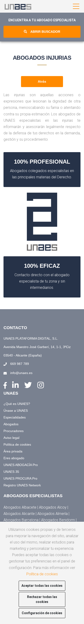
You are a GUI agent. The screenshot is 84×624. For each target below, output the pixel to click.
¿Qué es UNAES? (17, 404)
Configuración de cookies (42, 613)
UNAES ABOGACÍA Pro (21, 465)
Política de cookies (17, 444)
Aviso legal (11, 438)
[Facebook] (6, 385)
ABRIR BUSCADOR (45, 31)
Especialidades (15, 417)
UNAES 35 (11, 472)
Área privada (13, 451)
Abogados (11, 424)
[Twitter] (29, 385)
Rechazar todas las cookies (42, 599)
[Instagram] (40, 385)
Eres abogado (14, 458)
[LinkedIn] (16, 385)
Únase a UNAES (16, 410)
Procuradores (14, 431)
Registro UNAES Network (22, 485)
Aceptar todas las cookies (42, 585)
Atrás (42, 81)
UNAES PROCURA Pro (20, 478)
